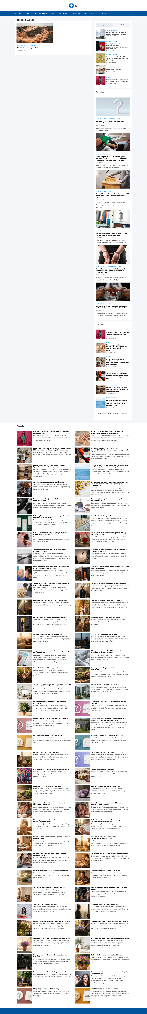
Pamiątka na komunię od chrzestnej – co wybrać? (50, 870)
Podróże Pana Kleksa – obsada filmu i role (47, 735)
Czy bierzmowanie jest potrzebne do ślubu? (106, 600)
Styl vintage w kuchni (113, 69)
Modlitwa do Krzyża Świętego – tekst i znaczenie (50, 600)
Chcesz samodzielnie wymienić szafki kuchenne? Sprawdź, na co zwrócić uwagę (117, 389)
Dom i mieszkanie (110, 67)
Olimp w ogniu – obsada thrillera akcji (46, 989)
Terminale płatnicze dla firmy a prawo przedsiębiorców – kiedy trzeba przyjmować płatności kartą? (117, 376)
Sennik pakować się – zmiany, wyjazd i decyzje (49, 887)
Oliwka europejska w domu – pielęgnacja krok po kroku (110, 938)
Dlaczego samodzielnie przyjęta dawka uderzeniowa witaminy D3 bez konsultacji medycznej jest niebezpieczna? (109, 483)
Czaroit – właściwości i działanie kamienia (105, 786)
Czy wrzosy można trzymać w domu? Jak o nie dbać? (51, 938)
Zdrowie (84, 14)
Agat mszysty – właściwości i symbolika (47, 786)
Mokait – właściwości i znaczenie (102, 769)
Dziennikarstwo (112, 118)
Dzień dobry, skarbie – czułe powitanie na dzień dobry (109, 853)
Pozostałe (94, 14)
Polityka (104, 191)
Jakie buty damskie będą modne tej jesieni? (48, 482)
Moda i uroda (43, 14)
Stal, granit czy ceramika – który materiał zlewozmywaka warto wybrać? (106, 652)
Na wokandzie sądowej (111, 266)
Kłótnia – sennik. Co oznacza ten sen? (104, 634)
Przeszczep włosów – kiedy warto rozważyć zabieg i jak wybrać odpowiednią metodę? (51, 567)
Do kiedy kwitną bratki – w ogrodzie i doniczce (107, 955)
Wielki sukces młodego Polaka (28, 48)
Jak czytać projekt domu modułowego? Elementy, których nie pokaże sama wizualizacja (108, 719)
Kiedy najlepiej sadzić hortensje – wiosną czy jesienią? (110, 921)
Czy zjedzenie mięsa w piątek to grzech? (105, 870)
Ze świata (115, 30)
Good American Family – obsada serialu (104, 989)
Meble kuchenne (115, 385)
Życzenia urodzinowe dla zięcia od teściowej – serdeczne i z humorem (49, 804)
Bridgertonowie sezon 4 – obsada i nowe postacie (50, 718)
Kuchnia (117, 67)
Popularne (105, 25)
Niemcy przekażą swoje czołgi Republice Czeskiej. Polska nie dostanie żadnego (116, 34)
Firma (34, 14)
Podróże (51, 14)
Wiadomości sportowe (30, 45)
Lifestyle (119, 118)
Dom (20, 14)
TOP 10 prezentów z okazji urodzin (45, 904)
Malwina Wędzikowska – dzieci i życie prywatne (107, 752)
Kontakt (104, 14)
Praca (59, 14)
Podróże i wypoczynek (111, 397)
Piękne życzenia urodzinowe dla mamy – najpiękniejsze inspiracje (47, 820)
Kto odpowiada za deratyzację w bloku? (105, 685)
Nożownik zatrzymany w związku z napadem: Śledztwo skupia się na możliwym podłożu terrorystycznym (111, 270)
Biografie (28, 14)
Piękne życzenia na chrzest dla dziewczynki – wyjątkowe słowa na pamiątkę (107, 820)
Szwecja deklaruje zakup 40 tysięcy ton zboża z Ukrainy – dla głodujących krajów (117, 58)
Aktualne (122, 25)
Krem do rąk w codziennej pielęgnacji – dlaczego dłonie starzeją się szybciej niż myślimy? (116, 347)
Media (123, 118)
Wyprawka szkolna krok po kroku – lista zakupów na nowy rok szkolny (117, 80)
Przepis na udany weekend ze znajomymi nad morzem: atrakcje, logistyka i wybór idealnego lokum (116, 402)
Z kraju (108, 154)
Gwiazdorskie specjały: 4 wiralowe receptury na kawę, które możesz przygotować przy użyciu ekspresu (117, 361)
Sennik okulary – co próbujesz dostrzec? (105, 904)
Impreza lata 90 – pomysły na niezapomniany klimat (51, 769)
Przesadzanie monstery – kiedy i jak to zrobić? (49, 972)
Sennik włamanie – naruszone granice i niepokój (50, 617)
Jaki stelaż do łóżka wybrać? (101, 516)
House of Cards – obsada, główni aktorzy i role (107, 735)
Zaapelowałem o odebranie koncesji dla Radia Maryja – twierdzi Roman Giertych (112, 234)
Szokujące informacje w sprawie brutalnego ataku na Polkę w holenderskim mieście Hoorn (112, 307)
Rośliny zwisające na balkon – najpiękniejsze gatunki (51, 921)
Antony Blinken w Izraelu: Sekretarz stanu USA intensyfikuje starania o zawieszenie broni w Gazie (112, 195)
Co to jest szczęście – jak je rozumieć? (46, 752)
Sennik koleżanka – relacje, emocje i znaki (105, 617)
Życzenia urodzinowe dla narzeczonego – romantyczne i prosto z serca (105, 837)
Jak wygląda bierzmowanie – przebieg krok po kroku (109, 583)
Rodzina (65, 14)
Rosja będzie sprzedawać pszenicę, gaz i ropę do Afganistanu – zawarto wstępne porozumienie (117, 46)
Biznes (104, 154)
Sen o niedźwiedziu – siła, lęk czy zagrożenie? (49, 634)
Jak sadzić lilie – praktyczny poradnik (46, 668)
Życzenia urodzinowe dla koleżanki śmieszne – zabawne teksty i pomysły (107, 804)
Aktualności (20, 45)
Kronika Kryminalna (100, 266)
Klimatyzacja (101, 413)
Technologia (76, 14)
